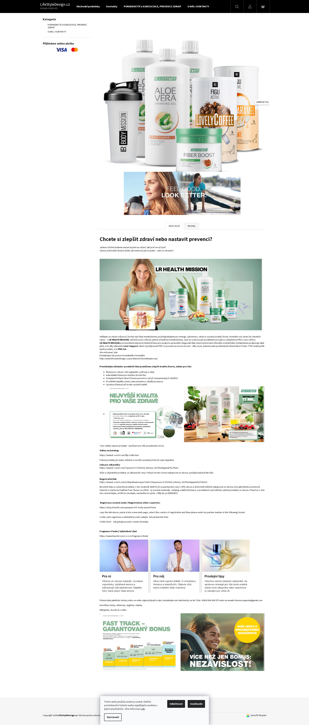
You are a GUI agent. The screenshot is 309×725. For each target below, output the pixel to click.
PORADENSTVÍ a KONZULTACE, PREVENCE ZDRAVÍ (67, 26)
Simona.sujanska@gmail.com (248, 600)
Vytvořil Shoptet (258, 715)
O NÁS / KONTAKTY (57, 31)
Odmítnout (176, 704)
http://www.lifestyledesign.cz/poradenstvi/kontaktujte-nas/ (129, 358)
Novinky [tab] (191, 226)
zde (143, 709)
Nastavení (113, 717)
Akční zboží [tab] (174, 226)
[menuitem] (88, 6)
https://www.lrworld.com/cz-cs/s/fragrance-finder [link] (124, 536)
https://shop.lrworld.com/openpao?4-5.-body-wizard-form (128, 507)
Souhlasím (196, 704)
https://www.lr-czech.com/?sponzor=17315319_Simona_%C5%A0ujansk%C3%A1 (139, 468)
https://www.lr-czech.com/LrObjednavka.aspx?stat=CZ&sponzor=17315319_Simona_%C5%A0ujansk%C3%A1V (153, 482)
